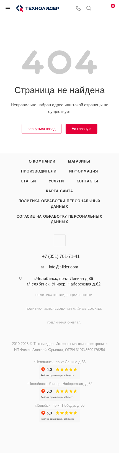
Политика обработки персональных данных (60, 204)
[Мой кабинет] (99, 8)
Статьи (28, 181)
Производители (38, 171)
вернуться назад (42, 129)
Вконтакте (60, 240)
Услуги (56, 181)
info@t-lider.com (63, 267)
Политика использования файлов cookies (64, 308)
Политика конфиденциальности (64, 294)
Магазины (79, 161)
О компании (42, 161)
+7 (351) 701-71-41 (61, 256)
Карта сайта (59, 191)
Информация (83, 171)
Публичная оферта (64, 322)
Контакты (87, 181)
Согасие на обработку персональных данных (59, 219)
